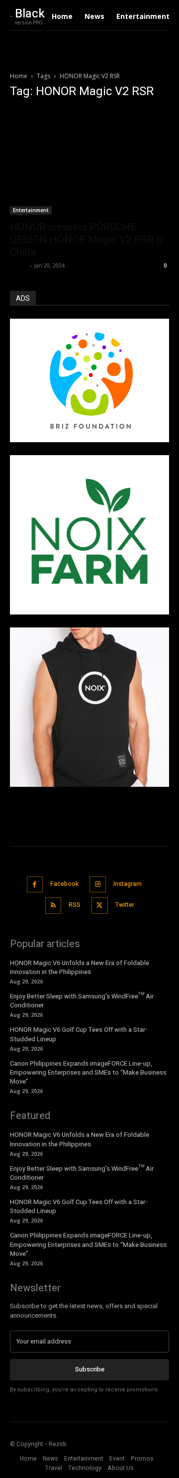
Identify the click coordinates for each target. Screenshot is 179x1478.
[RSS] (53, 905)
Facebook (64, 883)
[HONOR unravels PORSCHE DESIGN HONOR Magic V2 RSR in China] (89, 162)
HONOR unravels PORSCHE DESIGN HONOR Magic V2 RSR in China (87, 239)
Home (18, 76)
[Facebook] (35, 884)
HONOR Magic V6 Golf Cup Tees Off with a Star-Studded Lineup (79, 1206)
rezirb (18, 265)
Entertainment (31, 210)
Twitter (124, 904)
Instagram (127, 883)
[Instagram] (98, 884)
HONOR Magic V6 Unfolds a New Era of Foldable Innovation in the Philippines (79, 967)
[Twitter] (99, 905)
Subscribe (89, 1369)
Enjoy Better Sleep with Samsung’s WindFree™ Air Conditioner (82, 1000)
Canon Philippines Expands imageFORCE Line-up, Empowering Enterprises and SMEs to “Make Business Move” (88, 1072)
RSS (75, 904)
